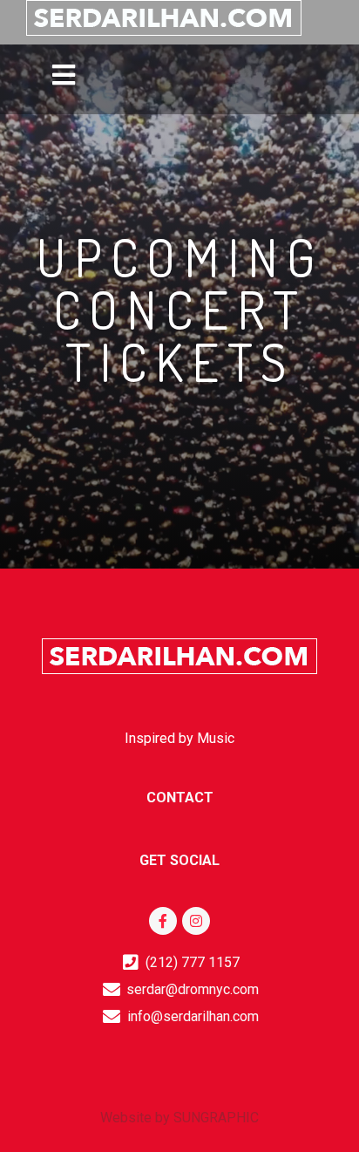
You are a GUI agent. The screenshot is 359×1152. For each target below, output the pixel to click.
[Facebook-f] (163, 921)
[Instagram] (196, 921)
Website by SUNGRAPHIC (179, 1117)
